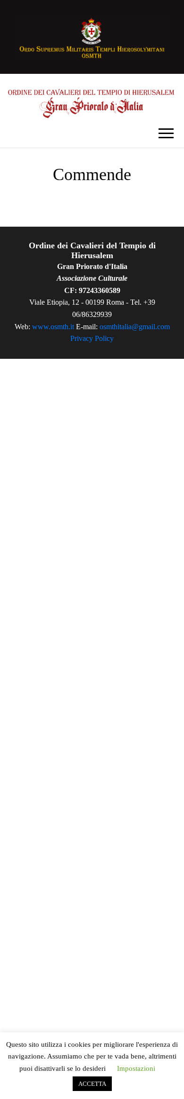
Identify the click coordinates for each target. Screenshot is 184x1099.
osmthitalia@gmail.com (135, 327)
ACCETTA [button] (92, 1083)
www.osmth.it (53, 327)
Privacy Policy (92, 338)
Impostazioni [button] (136, 1068)
